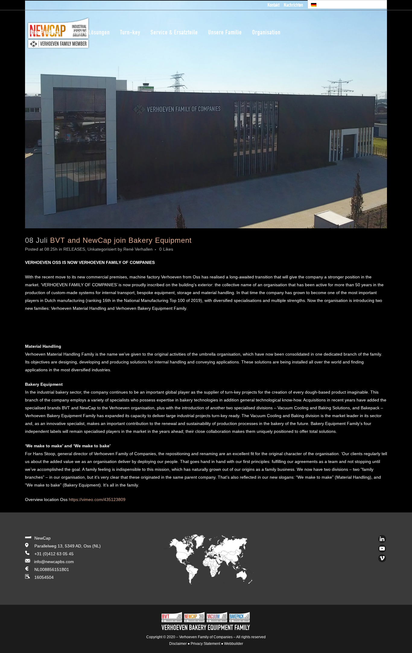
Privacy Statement (205, 644)
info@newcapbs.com (54, 561)
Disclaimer (178, 644)
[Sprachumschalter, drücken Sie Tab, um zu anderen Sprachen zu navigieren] (347, 4)
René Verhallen (138, 249)
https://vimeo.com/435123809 (97, 499)
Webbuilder (233, 644)
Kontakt (273, 5)
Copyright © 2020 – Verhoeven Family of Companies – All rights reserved (206, 637)
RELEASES (74, 249)
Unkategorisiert (101, 249)
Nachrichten (293, 5)
